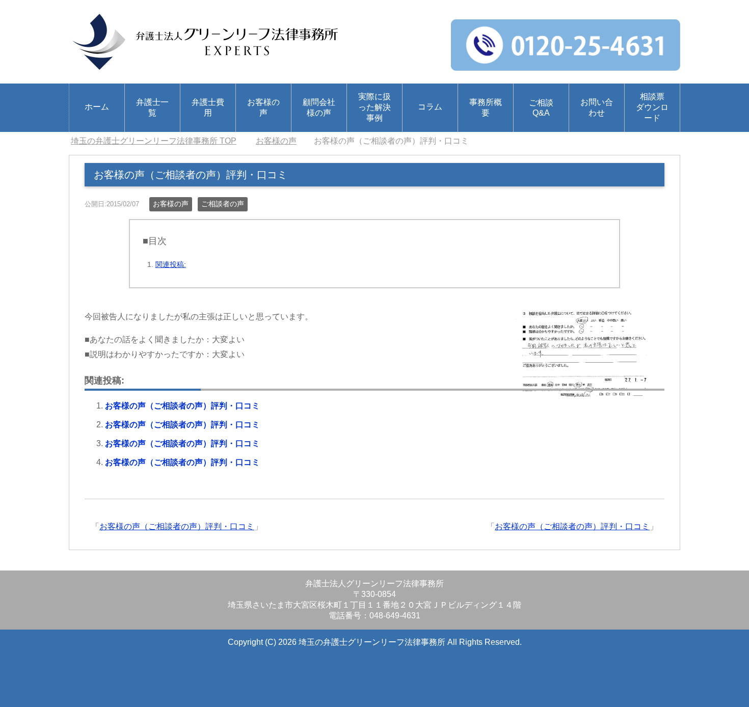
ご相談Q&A (541, 107)
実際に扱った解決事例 (374, 107)
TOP (153, 141)
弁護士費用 (208, 107)
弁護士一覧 (152, 107)
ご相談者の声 (222, 204)
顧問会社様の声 (319, 107)
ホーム (97, 106)
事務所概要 (485, 107)
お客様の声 (263, 107)
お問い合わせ (596, 107)
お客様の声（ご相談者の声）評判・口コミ (182, 405)
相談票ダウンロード (652, 107)
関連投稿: (170, 264)
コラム (430, 106)
